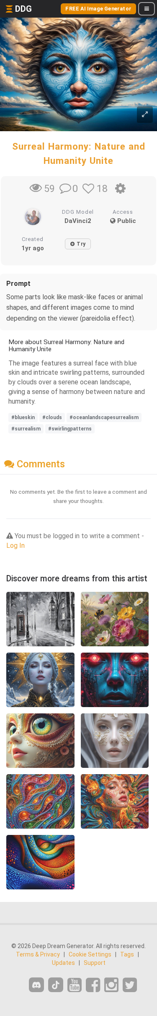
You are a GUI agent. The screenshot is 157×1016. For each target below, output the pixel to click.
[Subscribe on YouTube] (74, 985)
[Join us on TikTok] (55, 984)
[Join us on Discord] (36, 984)
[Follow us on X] (130, 985)
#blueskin (23, 417)
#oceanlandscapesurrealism (104, 417)
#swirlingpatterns (70, 429)
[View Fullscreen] (145, 114)
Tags (127, 954)
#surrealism (26, 429)
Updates (63, 962)
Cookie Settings (90, 954)
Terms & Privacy (38, 954)
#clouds (52, 417)
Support (95, 962)
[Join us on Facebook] (93, 985)
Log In (15, 545)
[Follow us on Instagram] (111, 985)
